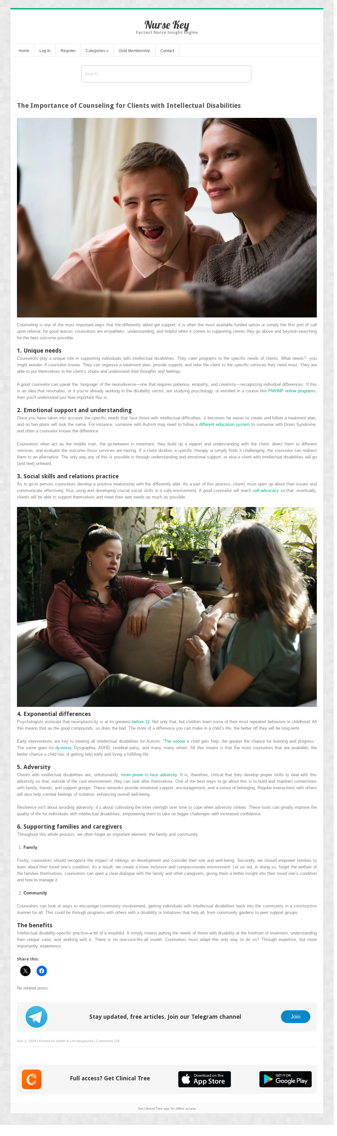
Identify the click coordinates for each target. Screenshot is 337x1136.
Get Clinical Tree (150, 1108)
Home (24, 51)
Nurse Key (166, 25)
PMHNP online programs (291, 390)
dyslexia (63, 747)
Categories (97, 51)
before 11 (140, 721)
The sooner (174, 741)
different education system (224, 424)
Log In (45, 51)
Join (295, 1016)
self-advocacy (266, 490)
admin (61, 1041)
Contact (167, 51)
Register (68, 51)
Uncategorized (81, 1041)
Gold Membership (134, 51)
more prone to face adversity (149, 774)
